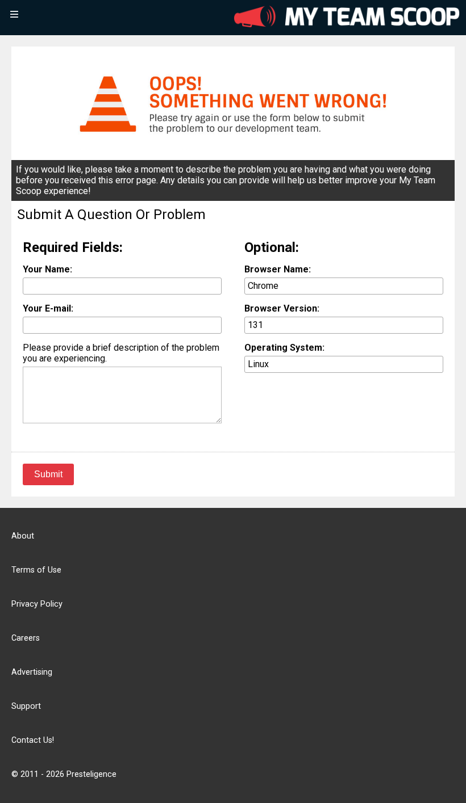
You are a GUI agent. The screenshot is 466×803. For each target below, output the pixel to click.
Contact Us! (32, 740)
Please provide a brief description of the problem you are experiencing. (121, 353)
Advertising (31, 672)
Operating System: (284, 347)
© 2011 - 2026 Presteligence (63, 774)
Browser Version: (281, 308)
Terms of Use (36, 570)
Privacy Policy (37, 604)
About (22, 536)
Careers (25, 638)
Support (26, 706)
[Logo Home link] (346, 18)
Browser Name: (277, 269)
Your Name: (47, 269)
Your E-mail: (48, 308)
